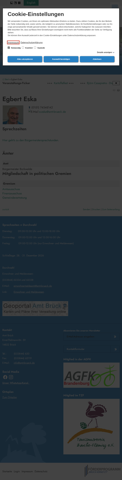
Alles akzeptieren (25, 59)
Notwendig (16, 48)
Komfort (29, 48)
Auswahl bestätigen (61, 59)
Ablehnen (97, 59)
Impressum (13, 42)
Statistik (41, 48)
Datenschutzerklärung (31, 42)
